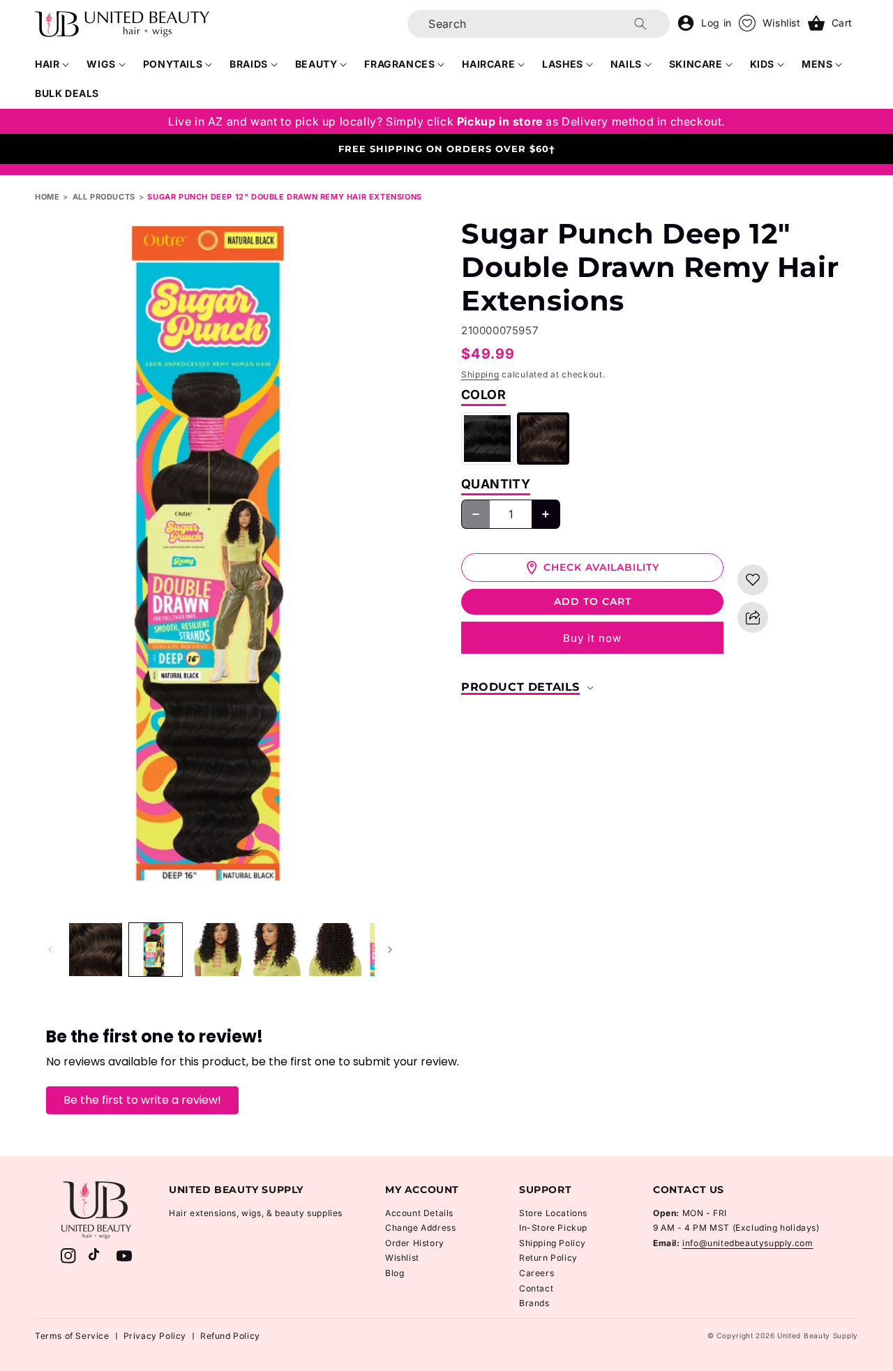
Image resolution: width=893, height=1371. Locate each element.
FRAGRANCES (399, 64)
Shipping (480, 374)
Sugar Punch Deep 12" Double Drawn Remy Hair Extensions (284, 197)
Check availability (601, 567)
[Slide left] (50, 949)
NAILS (626, 64)
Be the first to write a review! (142, 1100)
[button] (52, 64)
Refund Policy (230, 1336)
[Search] (640, 24)
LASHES (562, 64)
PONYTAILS (172, 64)
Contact (536, 1288)
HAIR (47, 64)
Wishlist (402, 1257)
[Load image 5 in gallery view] (335, 949)
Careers (536, 1273)
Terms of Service (72, 1336)
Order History (414, 1243)
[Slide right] (390, 949)
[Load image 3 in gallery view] (215, 949)
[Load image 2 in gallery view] (155, 949)
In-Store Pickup (553, 1227)
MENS (817, 64)
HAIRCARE (488, 64)
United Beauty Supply (817, 1335)
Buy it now (592, 638)
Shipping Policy (552, 1243)
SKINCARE (696, 64)
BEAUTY (316, 64)
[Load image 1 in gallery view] (95, 949)
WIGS (101, 64)
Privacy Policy (154, 1336)
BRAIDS (249, 64)
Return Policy (548, 1257)
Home (47, 197)
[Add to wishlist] (753, 580)
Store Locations (553, 1213)
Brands (534, 1303)
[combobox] (538, 24)
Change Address (420, 1227)
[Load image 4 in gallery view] (275, 949)
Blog (394, 1273)
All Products (104, 197)
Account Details (419, 1213)
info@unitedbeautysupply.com (747, 1243)
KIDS (762, 64)
